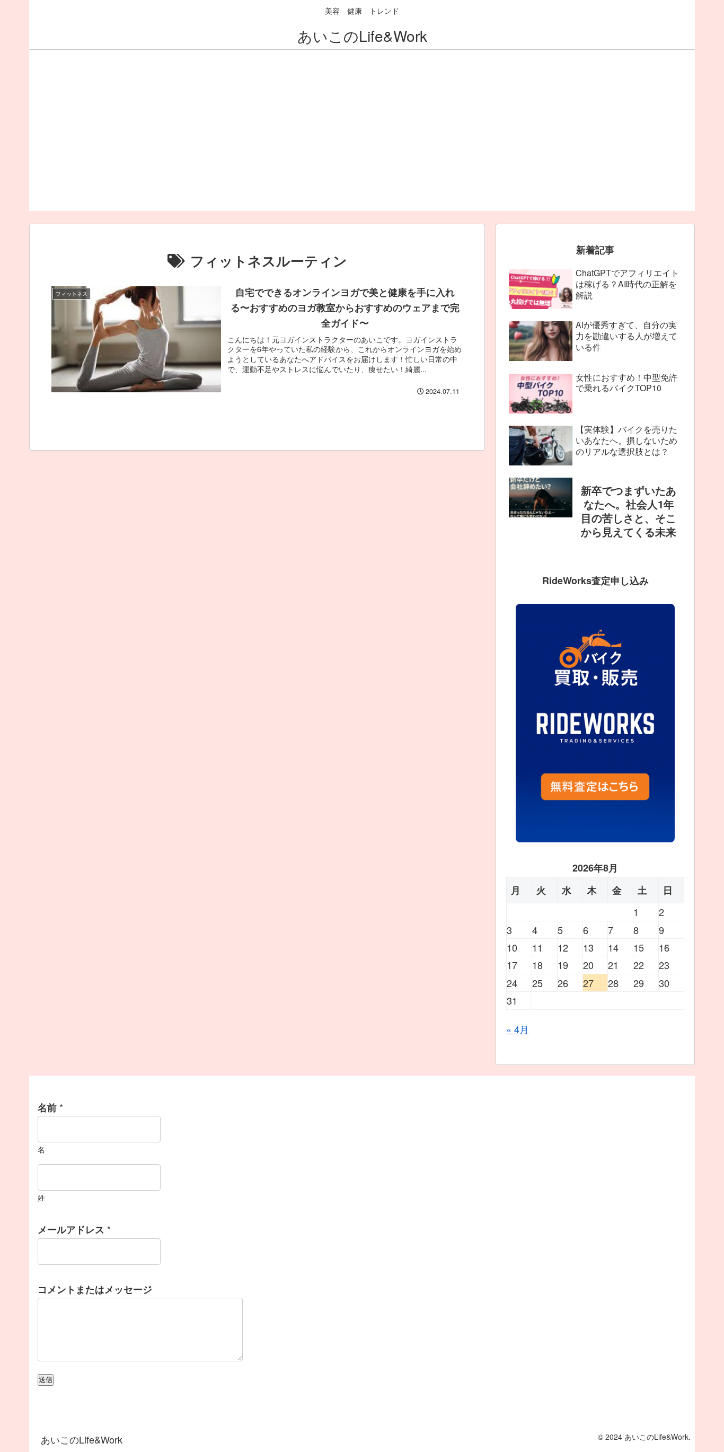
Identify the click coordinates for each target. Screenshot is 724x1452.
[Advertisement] (362, 137)
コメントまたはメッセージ (95, 1289)
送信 (45, 1380)
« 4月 (517, 1028)
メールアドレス (74, 1229)
